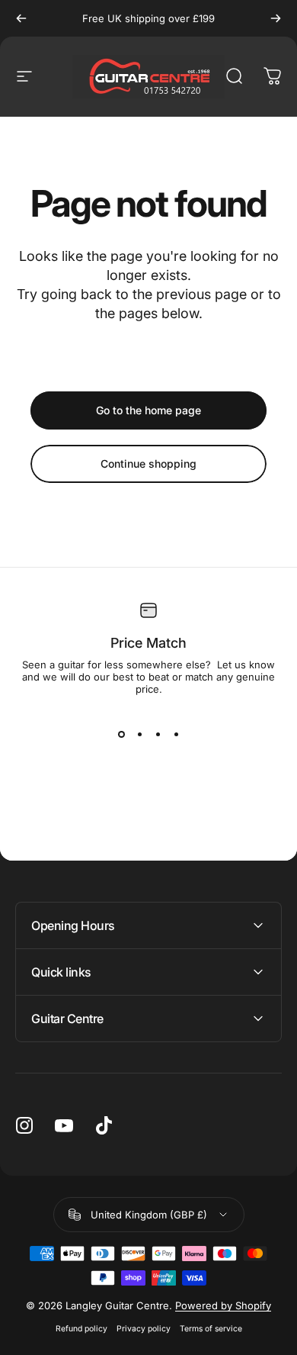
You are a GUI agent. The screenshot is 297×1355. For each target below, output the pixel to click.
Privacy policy (144, 1329)
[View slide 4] (176, 735)
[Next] (275, 18)
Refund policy (81, 1329)
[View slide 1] (121, 735)
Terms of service (211, 1329)
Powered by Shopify (223, 1305)
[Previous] (21, 18)
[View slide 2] (139, 735)
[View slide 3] (157, 735)
